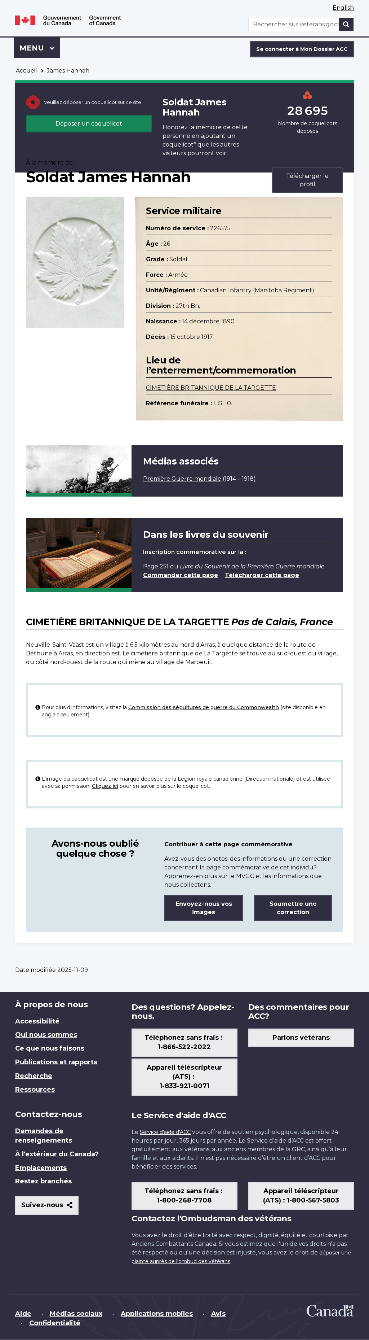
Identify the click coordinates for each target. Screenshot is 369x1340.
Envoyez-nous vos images (203, 908)
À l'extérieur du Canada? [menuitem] (57, 1154)
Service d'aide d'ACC (165, 1132)
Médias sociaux (76, 1314)
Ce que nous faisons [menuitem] (49, 1048)
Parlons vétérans (301, 1038)
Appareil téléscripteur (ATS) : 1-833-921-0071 (184, 1077)
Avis (218, 1314)
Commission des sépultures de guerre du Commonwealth (203, 707)
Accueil (26, 70)
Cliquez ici (105, 786)
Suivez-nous (50, 1208)
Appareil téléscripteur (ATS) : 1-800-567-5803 (301, 1195)
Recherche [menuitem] (33, 1076)
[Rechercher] (346, 24)
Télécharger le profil (307, 180)
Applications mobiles (157, 1314)
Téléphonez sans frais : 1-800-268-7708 (184, 1195)
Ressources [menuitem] (35, 1090)
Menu (39, 48)
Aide (23, 1314)
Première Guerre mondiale (182, 478)
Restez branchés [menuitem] (43, 1181)
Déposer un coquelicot (88, 123)
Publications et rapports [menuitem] (56, 1062)
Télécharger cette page (262, 575)
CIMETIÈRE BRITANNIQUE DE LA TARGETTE (211, 387)
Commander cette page (180, 575)
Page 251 (156, 566)
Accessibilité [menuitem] (37, 1021)
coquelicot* (179, 144)
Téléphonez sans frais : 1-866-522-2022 (184, 1042)
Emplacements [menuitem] (41, 1168)
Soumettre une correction (293, 908)
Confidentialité (54, 1323)
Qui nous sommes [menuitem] (46, 1035)
